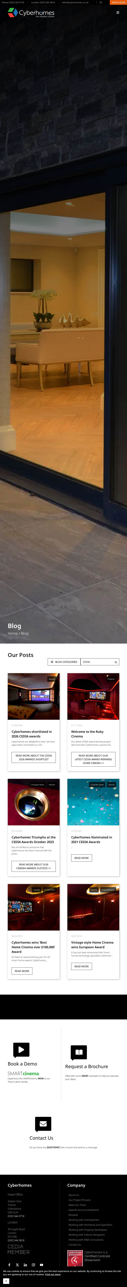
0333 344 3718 (16, 1216)
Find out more (52, 1274)
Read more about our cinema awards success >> (33, 866)
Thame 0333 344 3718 (13, 2)
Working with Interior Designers (87, 1234)
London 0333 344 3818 (43, 2)
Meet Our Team (77, 1205)
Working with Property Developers (88, 1229)
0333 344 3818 (16, 1240)
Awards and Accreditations (84, 1210)
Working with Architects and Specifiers (90, 1225)
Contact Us (75, 1244)
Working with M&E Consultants (86, 1239)
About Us (74, 1195)
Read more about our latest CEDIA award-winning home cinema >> (93, 759)
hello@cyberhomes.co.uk (75, 2)
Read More (81, 858)
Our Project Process (80, 1200)
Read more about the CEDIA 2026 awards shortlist (34, 757)
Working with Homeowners (84, 1220)
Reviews (73, 1215)
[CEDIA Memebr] (18, 1249)
